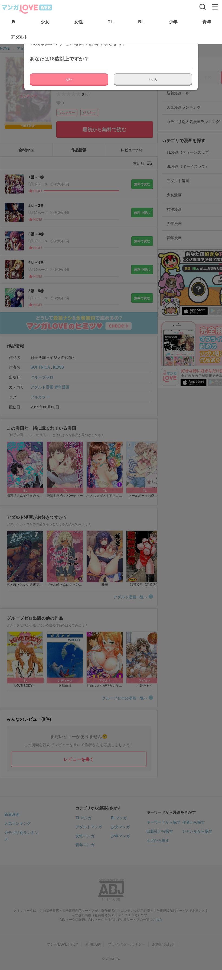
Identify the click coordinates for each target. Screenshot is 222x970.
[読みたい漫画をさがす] (202, 7)
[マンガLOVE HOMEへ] (13, 22)
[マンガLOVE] (27, 8)
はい (69, 79)
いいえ (153, 79)
